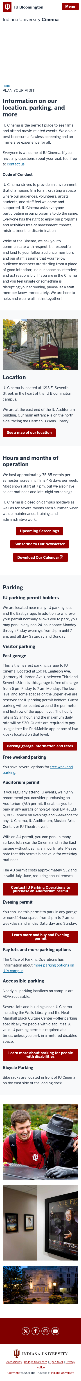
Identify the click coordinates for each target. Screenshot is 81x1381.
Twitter (26, 1331)
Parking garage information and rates (40, 746)
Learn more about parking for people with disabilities (40, 1055)
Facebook (36, 1331)
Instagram (45, 1331)
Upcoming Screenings (39, 531)
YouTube (55, 1331)
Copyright (13, 1373)
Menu (70, 6)
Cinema (31, 19)
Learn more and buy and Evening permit (40, 937)
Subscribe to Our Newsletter (39, 544)
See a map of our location (29, 432)
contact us (16, 164)
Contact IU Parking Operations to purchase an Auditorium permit (40, 889)
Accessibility (14, 1362)
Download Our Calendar (38, 557)
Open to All (56, 1362)
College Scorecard (35, 1362)
